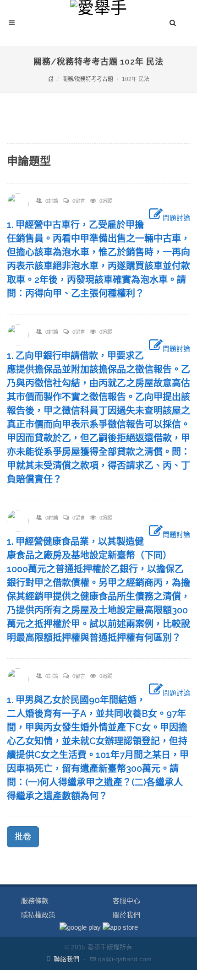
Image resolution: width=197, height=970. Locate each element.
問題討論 (176, 218)
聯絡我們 (66, 959)
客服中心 (126, 901)
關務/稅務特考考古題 (87, 79)
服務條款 (35, 901)
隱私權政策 (38, 915)
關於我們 (126, 915)
